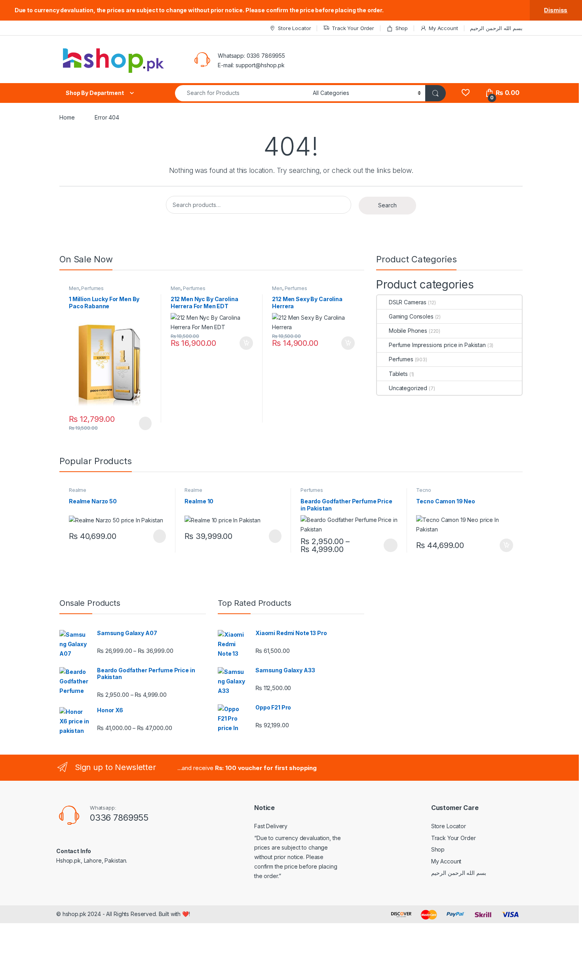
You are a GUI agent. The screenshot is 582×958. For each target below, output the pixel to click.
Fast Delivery (270, 826)
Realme (77, 490)
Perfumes (92, 288)
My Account (443, 28)
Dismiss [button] (555, 10)
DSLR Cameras (407, 302)
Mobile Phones (408, 330)
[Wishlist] (465, 93)
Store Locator (294, 28)
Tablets (398, 373)
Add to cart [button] (246, 343)
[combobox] (241, 93)
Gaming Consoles (411, 316)
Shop (402, 28)
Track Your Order (353, 28)
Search (387, 205)
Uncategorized (408, 388)
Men (74, 288)
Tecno (423, 490)
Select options (388, 545)
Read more (144, 423)
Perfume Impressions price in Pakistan (437, 344)
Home (66, 117)
